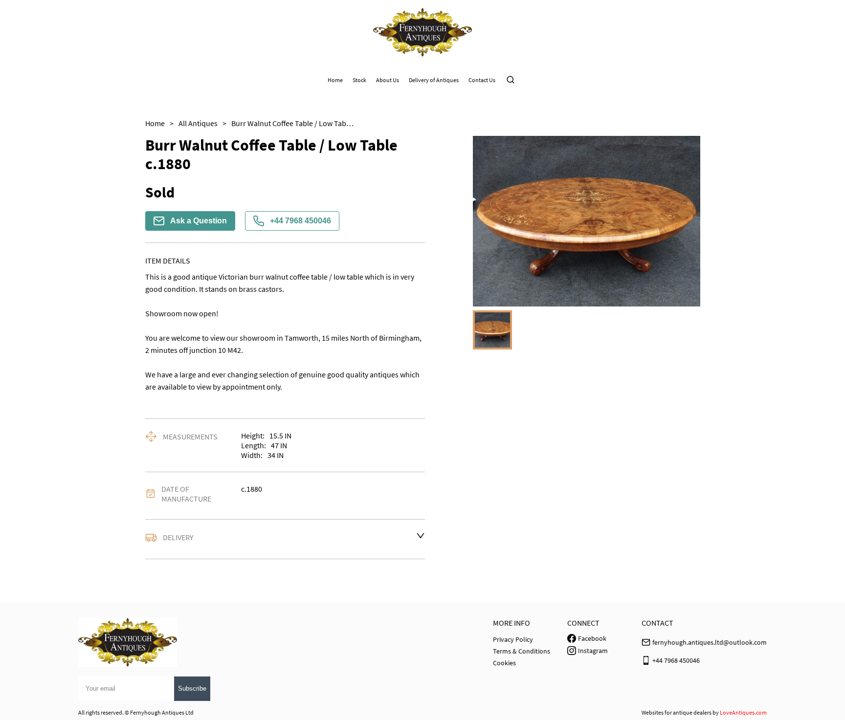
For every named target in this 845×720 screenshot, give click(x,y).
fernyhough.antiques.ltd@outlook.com (709, 642)
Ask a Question (198, 221)
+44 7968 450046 (300, 221)
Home (335, 80)
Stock (359, 80)
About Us (387, 80)
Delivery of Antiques (434, 80)
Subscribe (192, 688)
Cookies (504, 662)
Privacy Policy (513, 639)
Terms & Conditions (521, 651)
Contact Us (481, 80)
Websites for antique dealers (677, 712)
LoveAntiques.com (743, 712)
